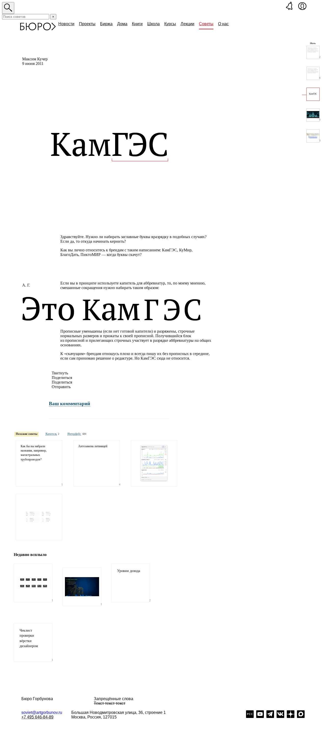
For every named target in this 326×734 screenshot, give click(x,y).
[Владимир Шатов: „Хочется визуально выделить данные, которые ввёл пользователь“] (39, 517)
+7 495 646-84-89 (37, 717)
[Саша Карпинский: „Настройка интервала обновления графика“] (154, 463)
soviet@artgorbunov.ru (41, 712)
